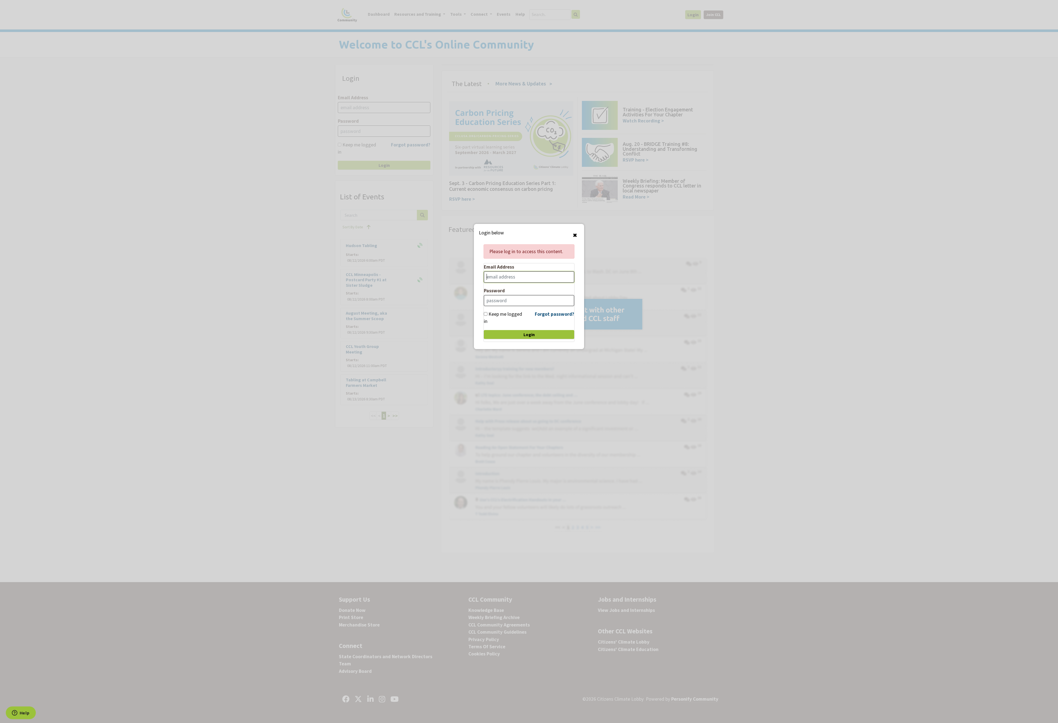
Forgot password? (554, 314)
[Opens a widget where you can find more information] (21, 713)
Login (529, 334)
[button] (575, 235)
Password (494, 291)
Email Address (499, 267)
